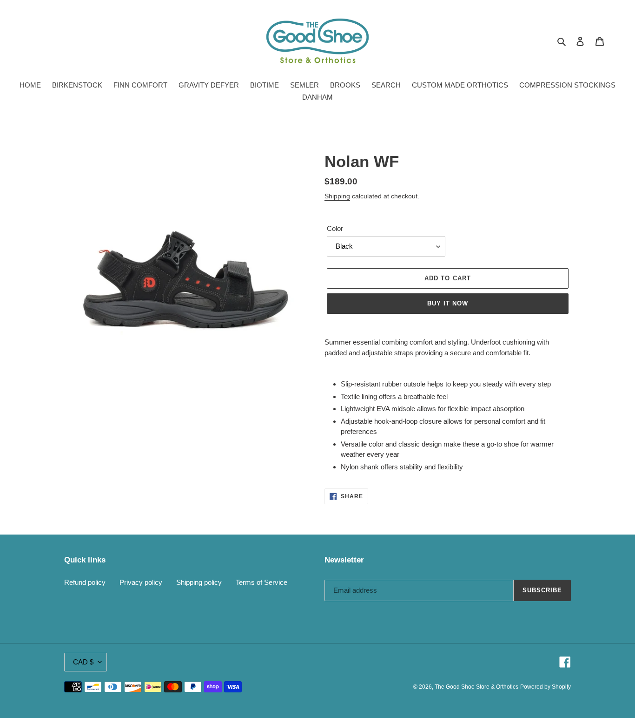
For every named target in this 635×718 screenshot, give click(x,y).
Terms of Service (261, 582)
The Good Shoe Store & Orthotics (476, 687)
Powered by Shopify (545, 687)
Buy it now (447, 303)
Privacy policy (140, 582)
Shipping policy (199, 582)
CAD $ (83, 662)
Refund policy (85, 582)
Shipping (337, 196)
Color (335, 228)
